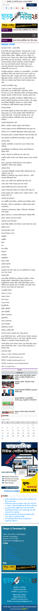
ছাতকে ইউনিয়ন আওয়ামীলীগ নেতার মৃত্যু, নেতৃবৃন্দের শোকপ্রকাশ (25, 399)
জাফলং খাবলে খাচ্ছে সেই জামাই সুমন (25, 412)
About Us (9, 551)
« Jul (18, 441)
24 (2, 436)
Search (31, 5)
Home (8, 547)
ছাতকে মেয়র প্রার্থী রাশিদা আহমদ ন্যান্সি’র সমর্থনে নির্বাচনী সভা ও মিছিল (25, 377)
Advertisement (11, 555)
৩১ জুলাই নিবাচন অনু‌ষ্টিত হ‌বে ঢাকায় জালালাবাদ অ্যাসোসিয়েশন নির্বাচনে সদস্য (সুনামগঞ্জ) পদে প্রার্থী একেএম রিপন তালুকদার (20, 510)
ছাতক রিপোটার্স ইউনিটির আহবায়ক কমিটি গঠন (26, 391)
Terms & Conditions (13, 560)
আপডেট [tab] (19, 370)
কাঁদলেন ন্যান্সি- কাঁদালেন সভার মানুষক (24, 383)
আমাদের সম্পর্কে (8, 44)
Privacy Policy (11, 549)
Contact (9, 553)
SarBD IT (6, 532)
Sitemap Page (11, 557)
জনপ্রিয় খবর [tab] (19, 373)
